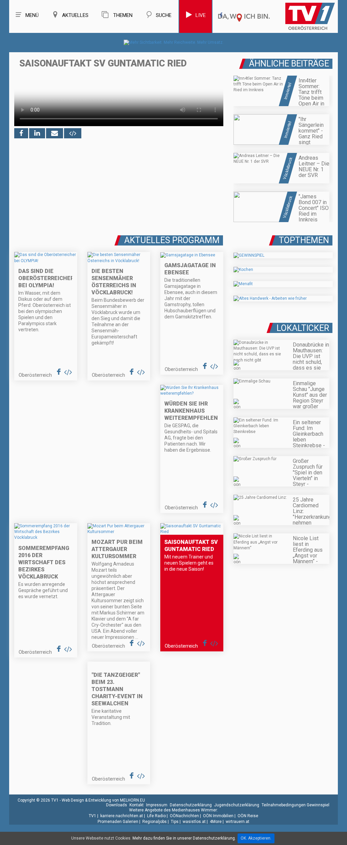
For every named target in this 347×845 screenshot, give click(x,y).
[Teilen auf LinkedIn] (37, 133)
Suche (163, 15)
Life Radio (156, 815)
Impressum (156, 805)
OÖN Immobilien (218, 815)
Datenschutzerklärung (191, 805)
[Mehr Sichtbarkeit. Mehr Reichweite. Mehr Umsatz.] (174, 42)
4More (216, 821)
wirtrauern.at (237, 821)
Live (201, 15)
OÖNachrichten (184, 815)
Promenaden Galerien (118, 821)
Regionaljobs (154, 821)
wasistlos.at (194, 821)
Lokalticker (303, 328)
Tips (175, 821)
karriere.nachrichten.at (121, 815)
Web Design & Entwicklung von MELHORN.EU (103, 800)
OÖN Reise (248, 815)
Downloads (116, 805)
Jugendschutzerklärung (236, 805)
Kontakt (136, 805)
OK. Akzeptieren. (256, 838)
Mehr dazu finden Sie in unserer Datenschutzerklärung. (184, 838)
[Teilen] (54, 133)
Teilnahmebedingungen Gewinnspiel (295, 805)
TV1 (92, 815)
